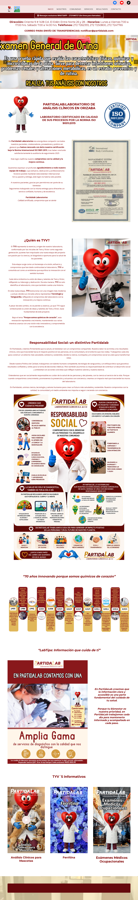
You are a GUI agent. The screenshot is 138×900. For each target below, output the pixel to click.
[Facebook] (115, 3)
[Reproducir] (26, 820)
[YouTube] (122, 3)
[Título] (17, 9)
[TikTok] (128, 3)
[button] (122, 9)
